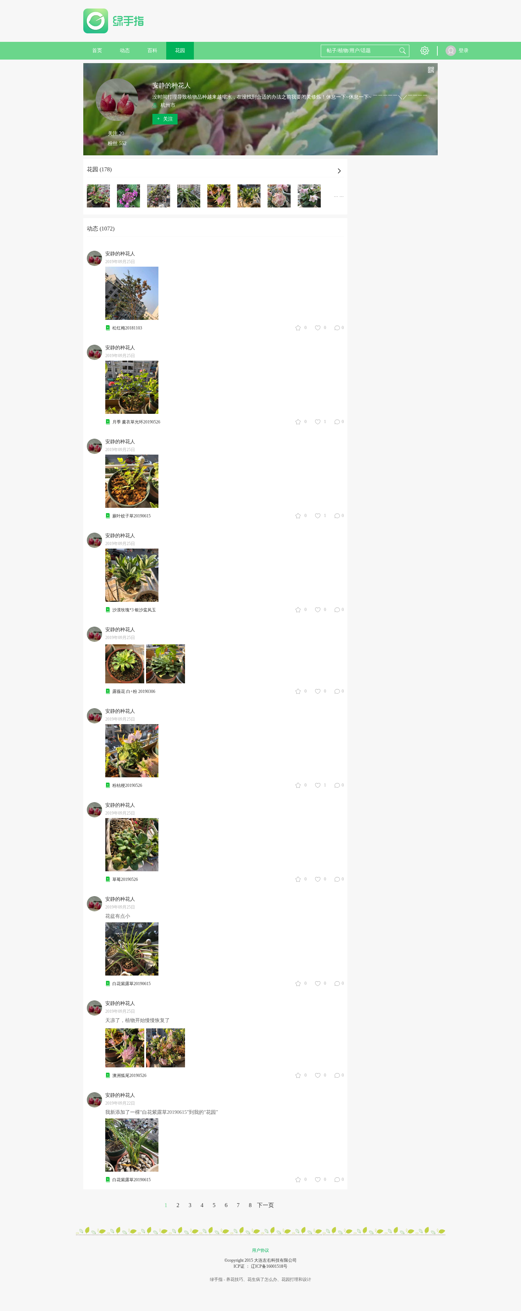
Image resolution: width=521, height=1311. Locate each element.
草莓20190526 (125, 879)
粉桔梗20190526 (127, 785)
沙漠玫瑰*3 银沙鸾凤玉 (134, 609)
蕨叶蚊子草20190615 (131, 515)
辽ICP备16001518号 (269, 1266)
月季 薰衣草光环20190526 (136, 422)
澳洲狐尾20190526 (129, 1075)
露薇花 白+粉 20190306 (133, 691)
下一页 (265, 1205)
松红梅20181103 (127, 328)
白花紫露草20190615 (131, 983)
